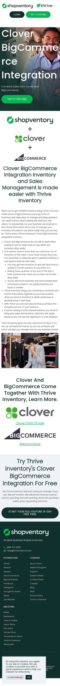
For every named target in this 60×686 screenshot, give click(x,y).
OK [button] (28, 677)
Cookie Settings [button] (15, 677)
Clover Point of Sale (30, 423)
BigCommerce (30, 444)
